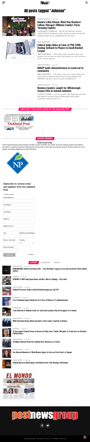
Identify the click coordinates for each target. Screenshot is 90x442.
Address (6, 219)
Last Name (7, 212)
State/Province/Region (26, 233)
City (4, 233)
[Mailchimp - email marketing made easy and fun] (30, 254)
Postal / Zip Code (9, 240)
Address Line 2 (8, 226)
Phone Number (8, 247)
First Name (7, 205)
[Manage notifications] (85, 437)
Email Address (8, 198)
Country (22, 240)
